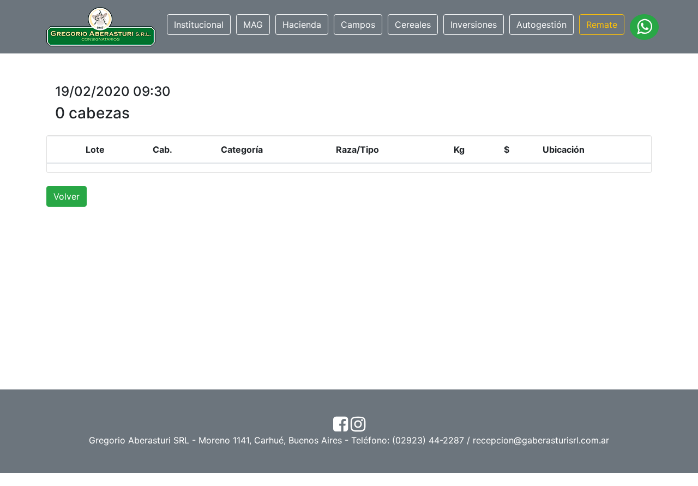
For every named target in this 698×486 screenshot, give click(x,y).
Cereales (413, 24)
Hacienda (301, 24)
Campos (358, 24)
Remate (601, 24)
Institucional (199, 24)
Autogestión (541, 24)
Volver (66, 196)
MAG (253, 24)
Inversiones (473, 24)
